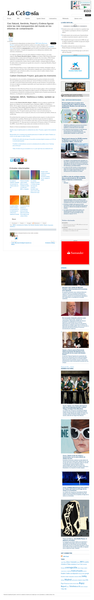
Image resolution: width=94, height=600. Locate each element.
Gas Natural (31, 225)
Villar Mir (64, 589)
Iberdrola (37, 225)
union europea (84, 586)
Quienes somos (78, 18)
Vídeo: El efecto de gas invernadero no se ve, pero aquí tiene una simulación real (33, 148)
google (87, 573)
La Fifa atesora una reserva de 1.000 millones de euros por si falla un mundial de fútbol (75, 225)
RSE (18, 18)
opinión (63, 268)
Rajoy (82, 583)
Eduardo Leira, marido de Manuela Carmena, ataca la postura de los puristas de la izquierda (74, 289)
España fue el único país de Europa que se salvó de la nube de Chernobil (75, 51)
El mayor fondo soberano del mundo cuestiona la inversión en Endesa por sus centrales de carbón (45, 176)
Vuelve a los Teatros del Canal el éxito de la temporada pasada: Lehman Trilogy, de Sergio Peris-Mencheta (75, 407)
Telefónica (12, 226)
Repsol (46, 225)
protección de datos (74, 583)
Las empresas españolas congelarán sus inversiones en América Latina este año (14, 184)
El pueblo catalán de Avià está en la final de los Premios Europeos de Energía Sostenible (73, 46)
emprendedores (64, 571)
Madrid (65, 406)
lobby (84, 576)
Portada (9, 18)
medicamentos (75, 580)
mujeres (80, 580)
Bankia (78, 562)
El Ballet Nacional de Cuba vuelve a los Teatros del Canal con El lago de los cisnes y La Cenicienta (76, 489)
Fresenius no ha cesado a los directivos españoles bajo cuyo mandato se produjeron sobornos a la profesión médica (75, 30)
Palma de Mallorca (68, 538)
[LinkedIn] (18, 160)
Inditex (42, 225)
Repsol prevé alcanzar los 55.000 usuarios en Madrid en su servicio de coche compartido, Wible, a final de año (74, 140)
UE (79, 586)
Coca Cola (79, 564)
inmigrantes (71, 576)
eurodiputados (74, 573)
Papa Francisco (65, 583)
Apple (62, 562)
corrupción (71, 567)
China (68, 564)
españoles (85, 571)
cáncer (79, 568)
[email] (22, 160)
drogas (82, 568)
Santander (50, 225)
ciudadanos (73, 564)
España (80, 570)
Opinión (27, 18)
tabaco (68, 586)
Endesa (26, 225)
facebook (85, 11)
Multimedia (65, 18)
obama (83, 580)
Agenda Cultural (41, 18)
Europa (80, 573)
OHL (87, 580)
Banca (65, 562)
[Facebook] (15, 160)
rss (90, 11)
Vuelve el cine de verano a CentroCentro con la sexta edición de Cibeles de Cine (74, 457)
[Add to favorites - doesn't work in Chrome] (25, 160)
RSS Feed (66, 556)
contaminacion (20, 225)
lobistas (62, 580)
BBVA (14, 225)
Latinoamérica (53, 18)
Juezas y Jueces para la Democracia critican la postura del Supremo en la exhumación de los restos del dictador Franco (74, 352)
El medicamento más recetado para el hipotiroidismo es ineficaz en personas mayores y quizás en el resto (75, 36)
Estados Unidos (65, 573)
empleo (85, 568)
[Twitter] (11, 160)
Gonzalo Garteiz (11, 39)
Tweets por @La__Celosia (67, 367)
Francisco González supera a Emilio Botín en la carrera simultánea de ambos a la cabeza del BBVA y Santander (24, 185)
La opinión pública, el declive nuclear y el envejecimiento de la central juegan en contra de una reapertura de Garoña (14, 210)
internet (76, 576)
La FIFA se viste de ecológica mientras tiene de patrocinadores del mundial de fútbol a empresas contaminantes (74, 178)
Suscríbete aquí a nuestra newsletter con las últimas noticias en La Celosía (73, 95)
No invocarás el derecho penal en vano (74, 318)
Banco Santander (72, 562)
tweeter (87, 11)
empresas (69, 571)
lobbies (80, 576)
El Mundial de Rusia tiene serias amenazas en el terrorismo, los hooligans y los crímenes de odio (75, 230)
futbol (83, 573)
